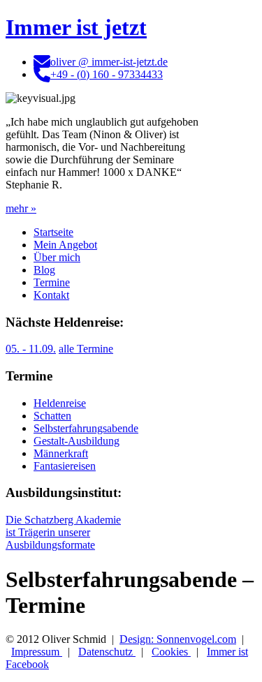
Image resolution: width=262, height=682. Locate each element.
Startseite (53, 232)
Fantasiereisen (65, 466)
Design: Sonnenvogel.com (177, 639)
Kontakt (51, 295)
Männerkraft (61, 453)
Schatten (52, 416)
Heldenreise (60, 403)
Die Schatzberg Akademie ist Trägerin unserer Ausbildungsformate (63, 532)
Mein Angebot (65, 245)
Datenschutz (107, 652)
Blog (44, 270)
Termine (52, 282)
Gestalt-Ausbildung (76, 441)
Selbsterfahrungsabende (86, 428)
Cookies (171, 652)
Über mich (57, 257)
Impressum (36, 652)
